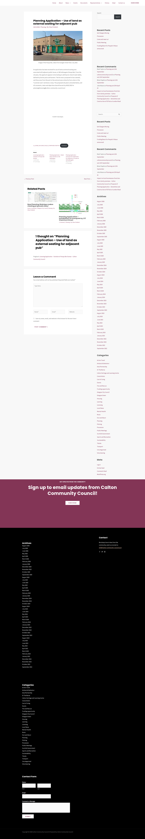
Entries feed (100, 468)
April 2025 (100, 252)
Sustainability (101, 440)
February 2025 (101, 259)
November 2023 (101, 304)
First (23, 789)
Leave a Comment (31, 208)
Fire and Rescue (102, 386)
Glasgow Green (101, 395)
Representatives (95, 3)
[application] (70, 3)
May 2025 (99, 249)
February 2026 (101, 221)
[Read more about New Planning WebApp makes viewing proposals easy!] (42, 197)
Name (24, 782)
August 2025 (100, 240)
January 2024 (101, 297)
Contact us (121, 3)
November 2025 (101, 230)
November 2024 (101, 269)
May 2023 (99, 323)
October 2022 (101, 345)
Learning (99, 402)
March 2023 (100, 329)
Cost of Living (101, 379)
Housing (99, 399)
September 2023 (102, 310)
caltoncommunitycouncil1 (105, 75)
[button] (135, 3)
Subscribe (72, 503)
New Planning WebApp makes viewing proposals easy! (40, 205)
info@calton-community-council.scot (110, 548)
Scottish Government (103, 434)
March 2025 (100, 256)
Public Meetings (102, 430)
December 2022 (101, 339)
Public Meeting (101, 42)
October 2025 (101, 233)
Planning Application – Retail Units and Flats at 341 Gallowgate (57, 156)
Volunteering (101, 453)
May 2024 (99, 284)
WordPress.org (101, 474)
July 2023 (100, 316)
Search (99, 13)
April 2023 (100, 326)
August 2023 (100, 313)
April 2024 (100, 288)
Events (75, 3)
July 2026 (100, 205)
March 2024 (100, 291)
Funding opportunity (103, 389)
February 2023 (101, 332)
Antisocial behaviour (103, 363)
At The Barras (101, 370)
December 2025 (101, 227)
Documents (83, 3)
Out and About (101, 418)
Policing (99, 424)
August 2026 (100, 201)
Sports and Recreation (104, 437)
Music (99, 415)
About (61, 3)
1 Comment (62, 222)
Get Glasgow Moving (103, 33)
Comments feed (102, 471)
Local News (100, 408)
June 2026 (100, 208)
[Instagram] (104, 551)
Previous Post (29, 179)
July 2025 (100, 243)
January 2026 (101, 224)
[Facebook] (99, 551)
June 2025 (100, 246)
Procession (100, 36)
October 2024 (101, 272)
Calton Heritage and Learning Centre (108, 373)
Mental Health (101, 411)
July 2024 (100, 278)
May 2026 (99, 211)
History (107, 3)
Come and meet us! (103, 39)
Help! (114, 3)
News (67, 3)
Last (38, 789)
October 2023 (101, 307)
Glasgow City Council (42, 208)
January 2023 (101, 336)
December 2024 (101, 265)
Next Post (88, 179)
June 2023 (100, 320)
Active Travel (101, 360)
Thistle (99, 443)
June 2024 (100, 281)
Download (64, 145)
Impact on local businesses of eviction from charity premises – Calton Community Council (108, 93)
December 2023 (101, 300)
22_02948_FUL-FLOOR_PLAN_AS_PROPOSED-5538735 (46, 145)
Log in (99, 465)
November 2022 (101, 342)
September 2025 (102, 237)
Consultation (101, 376)
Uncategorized (101, 450)
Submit (28, 816)
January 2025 (101, 262)
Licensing (100, 405)
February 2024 (101, 294)
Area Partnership (102, 367)
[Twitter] (102, 551)
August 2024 (100, 275)
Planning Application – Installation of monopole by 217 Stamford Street (72, 218)
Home (54, 3)
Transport (100, 446)
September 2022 (102, 348)
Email (24, 793)
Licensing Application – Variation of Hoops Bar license (39, 156)
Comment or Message (28, 801)
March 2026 (100, 217)
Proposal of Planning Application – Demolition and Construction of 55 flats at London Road (109, 98)
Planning (43, 27)
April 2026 (100, 214)
